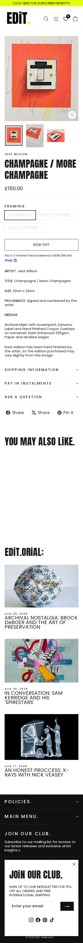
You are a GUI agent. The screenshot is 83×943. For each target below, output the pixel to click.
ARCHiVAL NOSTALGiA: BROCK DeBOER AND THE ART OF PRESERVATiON (41, 622)
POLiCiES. (18, 802)
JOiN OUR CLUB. (28, 833)
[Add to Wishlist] (6, 459)
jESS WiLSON (16, 154)
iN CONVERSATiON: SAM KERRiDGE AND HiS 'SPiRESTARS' (34, 697)
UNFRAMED (20, 215)
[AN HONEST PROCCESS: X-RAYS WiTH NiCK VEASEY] (41, 737)
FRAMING (15, 206)
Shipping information (32, 369)
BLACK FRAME (23, 228)
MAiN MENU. (22, 816)
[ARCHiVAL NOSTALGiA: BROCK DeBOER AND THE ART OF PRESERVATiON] (41, 586)
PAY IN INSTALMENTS (28, 383)
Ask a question (23, 396)
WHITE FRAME (56, 215)
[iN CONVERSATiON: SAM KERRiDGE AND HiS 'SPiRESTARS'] (41, 661)
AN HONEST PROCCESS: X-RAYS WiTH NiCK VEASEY (37, 772)
